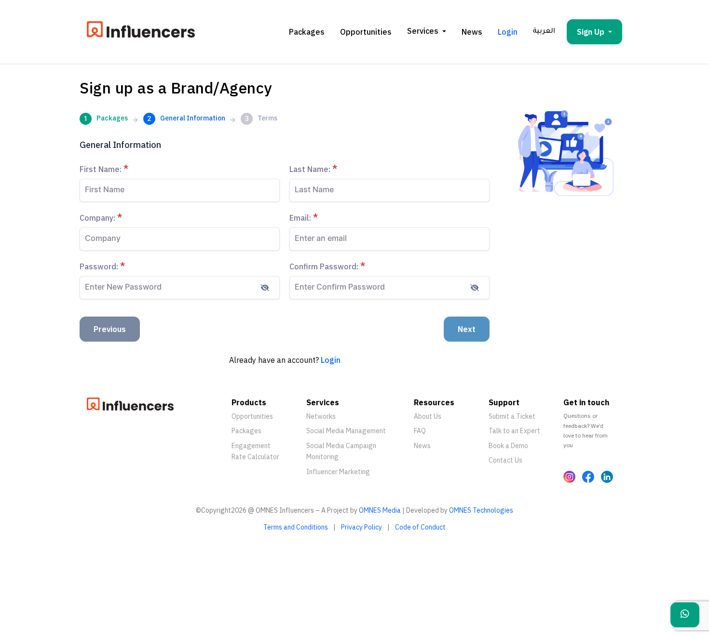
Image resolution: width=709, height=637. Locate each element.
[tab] (104, 120)
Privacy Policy (361, 527)
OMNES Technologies (481, 510)
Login (508, 32)
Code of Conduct (420, 527)
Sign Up (590, 32)
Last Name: (313, 169)
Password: (102, 266)
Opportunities (366, 32)
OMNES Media (380, 510)
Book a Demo (508, 445)
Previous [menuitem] (110, 329)
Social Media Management (346, 430)
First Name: (104, 169)
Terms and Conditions (295, 527)
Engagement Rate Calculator (255, 451)
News (472, 32)
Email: (303, 218)
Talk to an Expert (514, 430)
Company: (101, 218)
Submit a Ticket (512, 416)
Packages (307, 32)
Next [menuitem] (467, 329)
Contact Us (505, 460)
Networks (321, 416)
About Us (427, 416)
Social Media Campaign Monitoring (341, 451)
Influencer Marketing (338, 471)
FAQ (420, 430)
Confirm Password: (327, 266)
